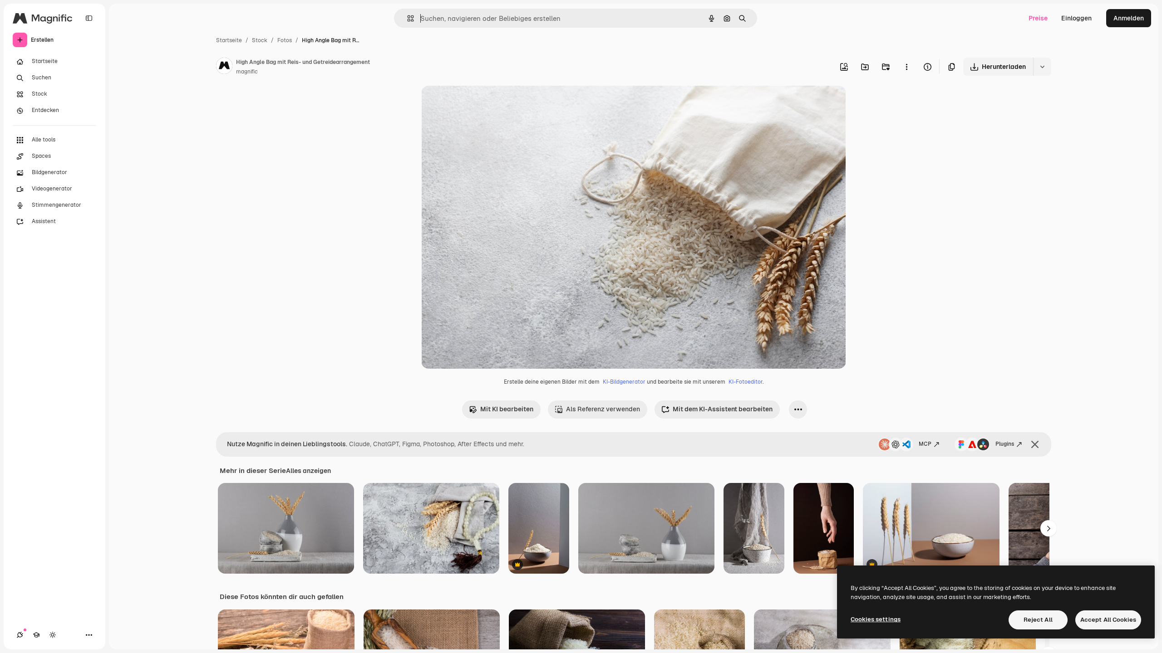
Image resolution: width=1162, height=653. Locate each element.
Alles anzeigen (308, 471)
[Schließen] (1034, 444)
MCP (925, 444)
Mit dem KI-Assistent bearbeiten (723, 409)
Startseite (229, 40)
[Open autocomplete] (406, 18)
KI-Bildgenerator (624, 381)
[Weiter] (1048, 528)
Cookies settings (876, 619)
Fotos (284, 40)
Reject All (1038, 620)
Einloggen (1076, 18)
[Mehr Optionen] (906, 67)
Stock (259, 40)
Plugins (1004, 444)
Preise (1038, 18)
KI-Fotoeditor (746, 381)
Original (479, 103)
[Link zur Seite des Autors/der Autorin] (224, 67)
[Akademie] (36, 635)
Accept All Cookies (1108, 620)
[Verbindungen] (20, 635)
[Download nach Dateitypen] (1042, 67)
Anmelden (1128, 18)
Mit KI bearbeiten (506, 409)
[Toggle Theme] (52, 635)
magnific (247, 71)
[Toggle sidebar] (89, 18)
